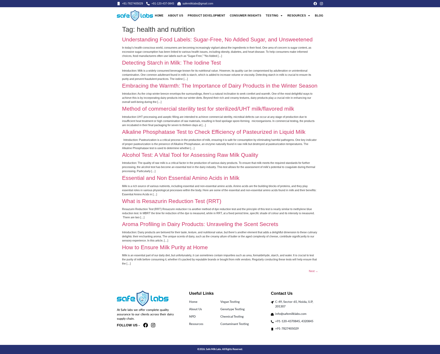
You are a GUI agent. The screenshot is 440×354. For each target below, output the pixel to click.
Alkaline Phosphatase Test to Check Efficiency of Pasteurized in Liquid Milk (213, 132)
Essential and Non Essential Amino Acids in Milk (180, 178)
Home (159, 15)
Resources (296, 15)
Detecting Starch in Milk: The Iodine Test (171, 63)
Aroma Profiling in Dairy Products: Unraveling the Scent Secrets (200, 224)
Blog (319, 15)
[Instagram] (321, 3)
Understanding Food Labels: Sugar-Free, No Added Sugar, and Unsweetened (217, 39)
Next (313, 271)
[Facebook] (315, 3)
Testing (272, 15)
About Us (175, 15)
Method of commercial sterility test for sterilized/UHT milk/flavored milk (208, 109)
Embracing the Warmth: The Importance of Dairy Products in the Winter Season (219, 86)
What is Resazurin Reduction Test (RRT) (171, 201)
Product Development (206, 15)
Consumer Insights (245, 15)
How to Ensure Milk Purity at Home (165, 247)
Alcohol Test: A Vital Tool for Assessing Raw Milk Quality (190, 155)
